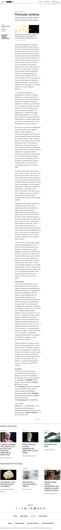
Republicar (38, 419)
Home (15, 516)
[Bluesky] (25, 508)
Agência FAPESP (19, 523)
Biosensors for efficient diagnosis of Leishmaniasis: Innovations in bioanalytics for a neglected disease (28, 410)
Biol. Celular (4, 35)
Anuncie (33, 516)
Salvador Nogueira (5, 26)
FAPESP (10, 523)
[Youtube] (34, 508)
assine (40, 1)
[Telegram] (31, 508)
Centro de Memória (47, 523)
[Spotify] (38, 508)
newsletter (46, 1)
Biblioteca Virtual (33, 523)
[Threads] (28, 508)
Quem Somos (24, 516)
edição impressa (55, 1)
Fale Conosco (43, 516)
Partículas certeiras (27, 14)
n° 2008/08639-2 (19, 380)
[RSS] (41, 508)
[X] (19, 508)
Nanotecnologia (5, 38)
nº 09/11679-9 (26, 393)
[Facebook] (17, 508)
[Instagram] (22, 508)
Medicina (4, 36)
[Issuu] (44, 508)
